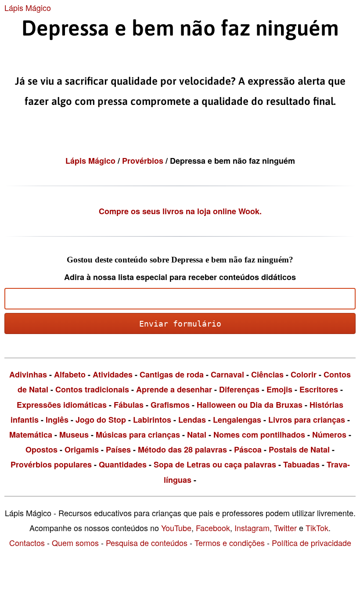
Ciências (267, 374)
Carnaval (227, 374)
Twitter (285, 527)
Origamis (82, 449)
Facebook (213, 527)
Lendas (192, 419)
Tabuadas (301, 464)
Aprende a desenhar (174, 389)
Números (329, 434)
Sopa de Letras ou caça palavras (215, 464)
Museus (74, 434)
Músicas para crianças (138, 434)
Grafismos (170, 404)
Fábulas (129, 404)
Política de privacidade (311, 542)
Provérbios (144, 160)
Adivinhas (28, 374)
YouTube (176, 527)
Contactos (27, 542)
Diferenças (239, 389)
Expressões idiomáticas (62, 404)
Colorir (304, 374)
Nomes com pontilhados (259, 434)
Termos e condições (229, 542)
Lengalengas (237, 419)
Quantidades (123, 464)
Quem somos (75, 542)
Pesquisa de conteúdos (146, 542)
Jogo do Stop (101, 419)
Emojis (279, 389)
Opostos (41, 449)
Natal (196, 434)
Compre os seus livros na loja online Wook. (180, 211)
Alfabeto (70, 374)
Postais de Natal (299, 449)
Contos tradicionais (92, 389)
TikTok (317, 527)
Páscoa (248, 449)
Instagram (252, 527)
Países (118, 449)
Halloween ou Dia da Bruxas (249, 404)
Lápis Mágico (27, 7)
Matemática (30, 434)
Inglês (57, 419)
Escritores (318, 389)
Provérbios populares (51, 464)
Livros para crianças (306, 419)
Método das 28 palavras (182, 449)
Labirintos (152, 419)
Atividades (113, 374)
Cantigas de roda (172, 374)
